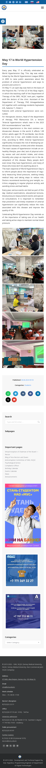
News (7, 474)
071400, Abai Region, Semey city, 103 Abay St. (19, 679)
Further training (8, 735)
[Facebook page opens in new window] (6, 2)
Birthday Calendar (11, 468)
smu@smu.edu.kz (8, 687)
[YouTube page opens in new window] (10, 2)
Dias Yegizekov (8, 763)
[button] (3, 21)
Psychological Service (12, 463)
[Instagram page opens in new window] (13, 2)
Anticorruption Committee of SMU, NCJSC (20, 460)
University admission (9, 716)
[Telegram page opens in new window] (16, 2)
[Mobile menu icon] (42, 7)
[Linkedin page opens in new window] (20, 2)
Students (28, 385)
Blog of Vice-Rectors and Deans (16, 457)
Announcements (11, 477)
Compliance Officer (12, 466)
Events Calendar (11, 471)
